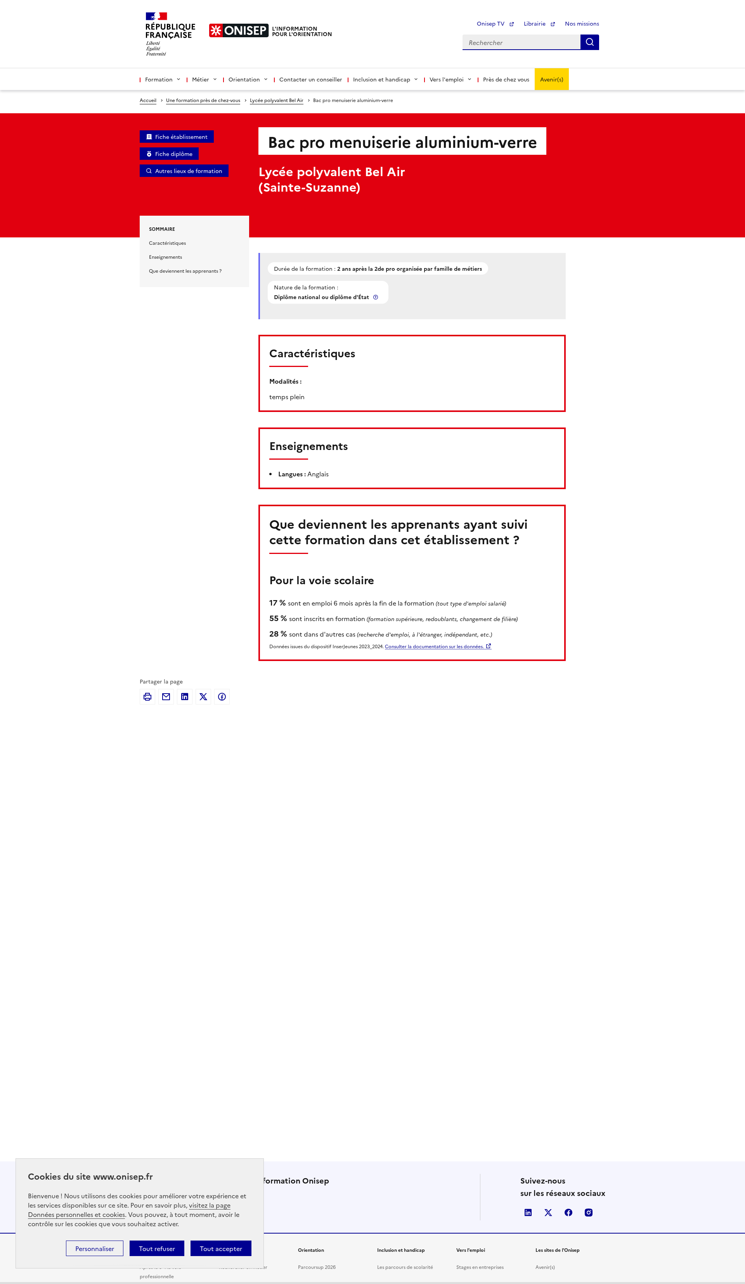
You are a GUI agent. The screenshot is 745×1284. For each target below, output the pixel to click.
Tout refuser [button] (157, 1248)
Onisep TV (491, 23)
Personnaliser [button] (94, 1248)
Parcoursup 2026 (317, 1266)
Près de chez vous (506, 79)
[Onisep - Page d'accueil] (239, 30)
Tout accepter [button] (221, 1248)
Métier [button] (200, 79)
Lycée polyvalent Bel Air (276, 100)
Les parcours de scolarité (405, 1266)
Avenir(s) (551, 79)
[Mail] (166, 696)
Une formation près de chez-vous (203, 100)
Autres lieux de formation (188, 171)
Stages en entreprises (480, 1266)
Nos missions (582, 23)
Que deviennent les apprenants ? (185, 270)
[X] (203, 696)
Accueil (148, 100)
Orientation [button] (244, 79)
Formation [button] (159, 79)
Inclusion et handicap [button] (381, 79)
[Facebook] (222, 696)
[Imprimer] (147, 696)
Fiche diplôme (173, 153)
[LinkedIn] (184, 696)
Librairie (535, 23)
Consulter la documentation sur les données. (434, 646)
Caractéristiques (167, 242)
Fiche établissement (181, 136)
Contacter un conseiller (310, 79)
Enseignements (165, 256)
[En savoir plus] (376, 297)
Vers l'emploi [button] (447, 79)
